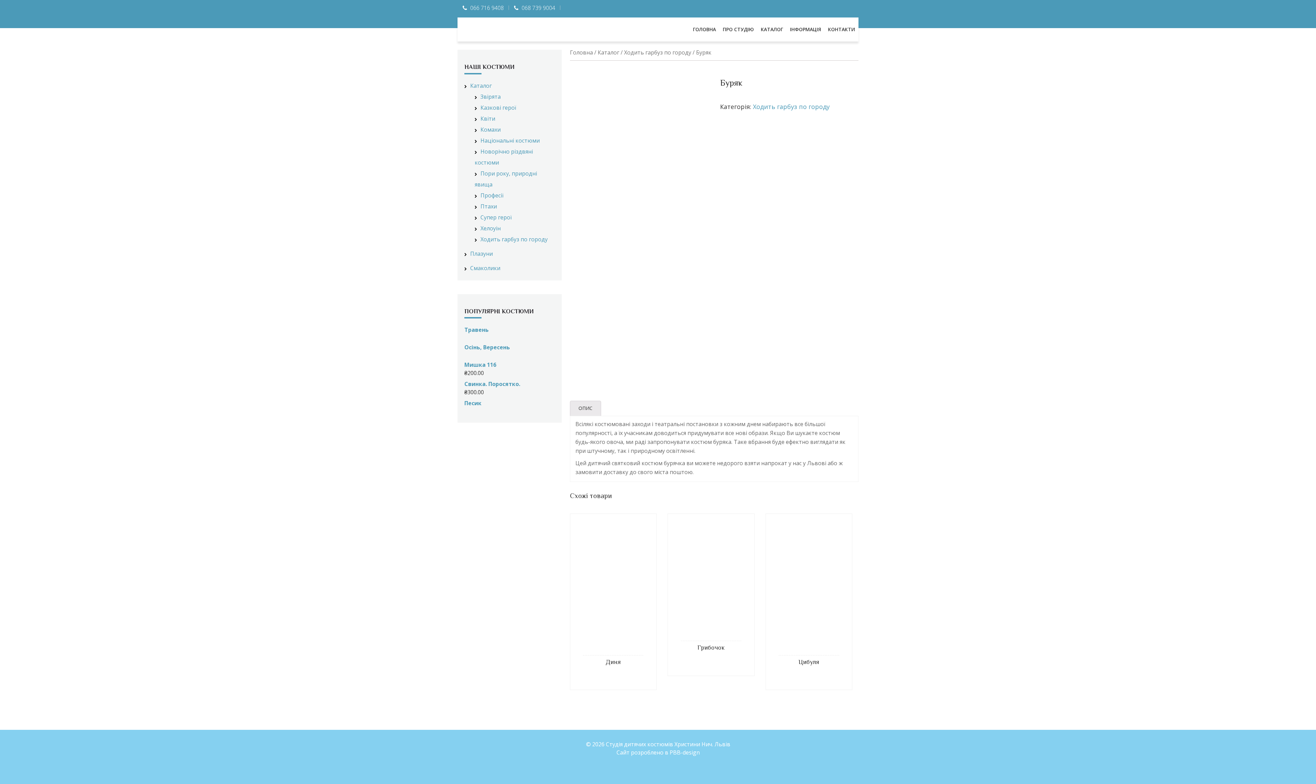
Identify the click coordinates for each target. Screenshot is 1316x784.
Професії (491, 195)
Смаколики (485, 268)
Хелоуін (490, 228)
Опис (585, 408)
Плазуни (481, 253)
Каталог (608, 52)
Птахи (488, 206)
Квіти (487, 118)
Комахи (490, 129)
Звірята (490, 96)
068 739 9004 (538, 8)
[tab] (585, 408)
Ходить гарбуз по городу (657, 52)
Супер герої (496, 217)
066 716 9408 (487, 8)
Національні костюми (510, 140)
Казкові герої (498, 107)
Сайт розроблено (640, 752)
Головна (581, 52)
